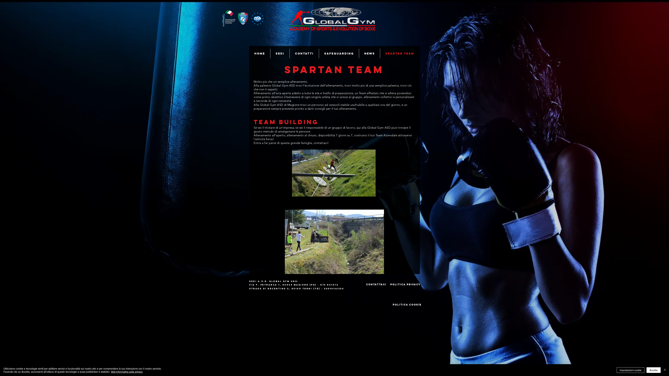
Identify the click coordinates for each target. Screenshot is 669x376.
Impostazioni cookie (630, 370)
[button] (334, 242)
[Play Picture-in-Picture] (365, 193)
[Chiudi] (665, 370)
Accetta (653, 370)
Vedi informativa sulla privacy (127, 371)
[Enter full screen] (371, 193)
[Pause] (296, 193)
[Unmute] (302, 193)
